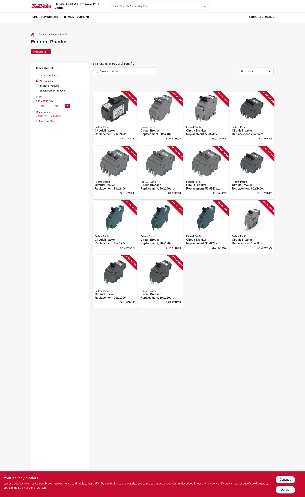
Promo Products (49, 75)
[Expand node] (37, 121)
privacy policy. (211, 483)
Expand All (56, 116)
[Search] (205, 6)
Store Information (261, 17)
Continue (285, 479)
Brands (69, 17)
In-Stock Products (49, 86)
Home (34, 17)
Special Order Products (52, 91)
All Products (46, 81)
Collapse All (41, 116)
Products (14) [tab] (41, 51)
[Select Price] (67, 106)
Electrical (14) (47, 121)
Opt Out (285, 489)
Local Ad (83, 17)
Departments (50, 17)
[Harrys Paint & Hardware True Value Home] (41, 6)
